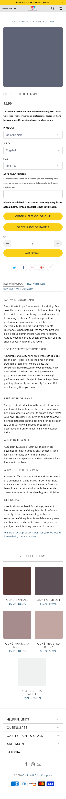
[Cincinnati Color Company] (33, 8)
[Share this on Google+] (41, 267)
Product (8, 127)
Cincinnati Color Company (37, 775)
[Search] (54, 8)
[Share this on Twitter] (14, 267)
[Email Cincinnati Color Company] (39, 764)
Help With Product (13, 283)
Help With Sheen (36, 283)
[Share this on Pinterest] (32, 267)
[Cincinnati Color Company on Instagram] (33, 764)
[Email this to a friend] (50, 267)
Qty (5, 236)
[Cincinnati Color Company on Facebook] (26, 764)
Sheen (6, 143)
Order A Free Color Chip (33, 216)
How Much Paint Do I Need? (18, 288)
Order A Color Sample (33, 227)
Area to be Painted (30, 181)
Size (5, 158)
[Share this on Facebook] (23, 267)
